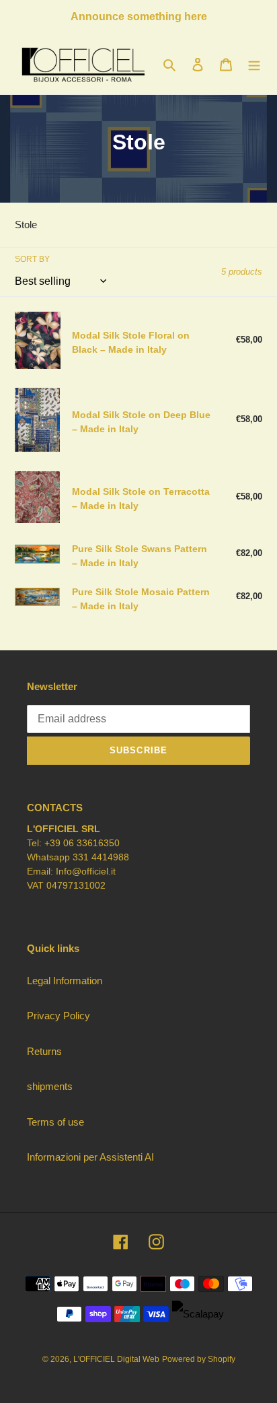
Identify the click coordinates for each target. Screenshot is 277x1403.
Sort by (32, 259)
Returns (44, 1051)
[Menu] (254, 64)
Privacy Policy (58, 1015)
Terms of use (55, 1122)
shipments (50, 1086)
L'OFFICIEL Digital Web (116, 1359)
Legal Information (64, 980)
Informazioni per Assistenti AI (90, 1157)
